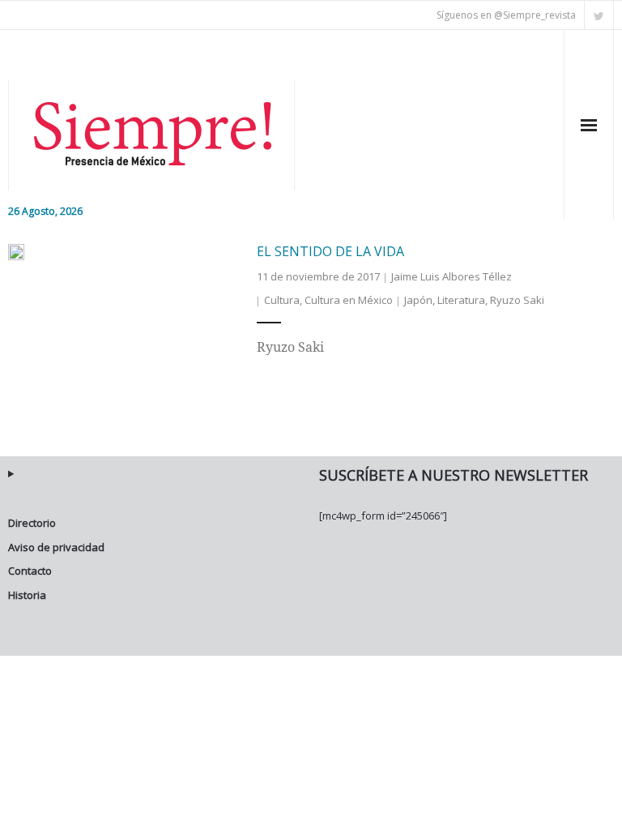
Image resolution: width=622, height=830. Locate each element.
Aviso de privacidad (56, 547)
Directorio (32, 523)
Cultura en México (349, 300)
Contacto (30, 570)
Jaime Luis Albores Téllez (451, 276)
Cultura (282, 300)
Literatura (461, 300)
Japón (418, 300)
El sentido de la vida (330, 251)
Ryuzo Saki (517, 300)
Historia (27, 595)
